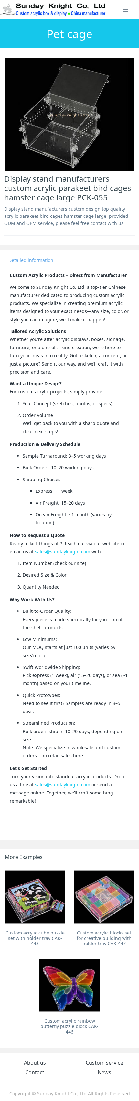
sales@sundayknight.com (62, 552)
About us (35, 1062)
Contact (34, 1072)
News (104, 1072)
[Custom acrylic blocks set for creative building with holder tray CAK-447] (104, 897)
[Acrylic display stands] (53, 9)
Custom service (104, 1062)
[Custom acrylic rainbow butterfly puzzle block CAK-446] (69, 985)
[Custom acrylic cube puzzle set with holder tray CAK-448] (35, 897)
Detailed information (30, 260)
